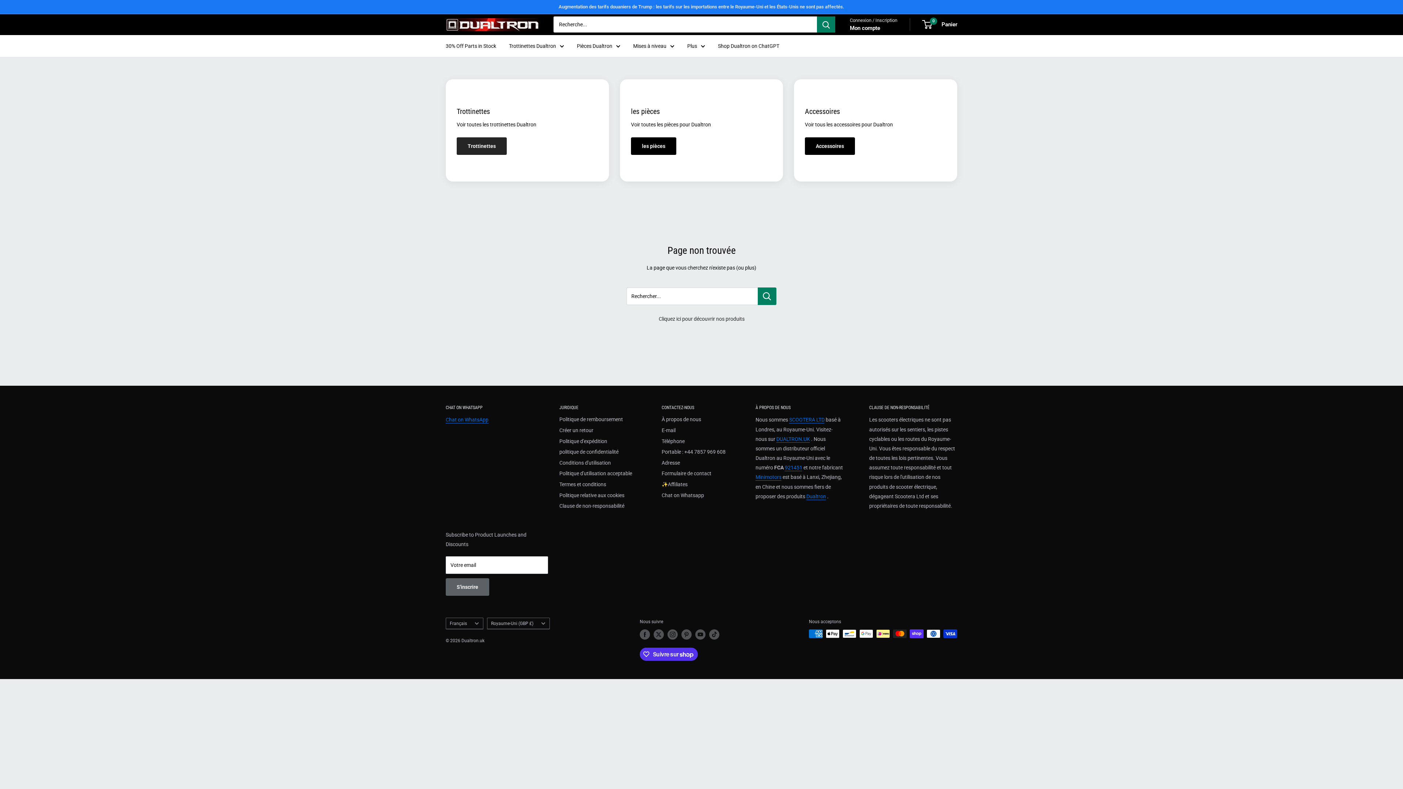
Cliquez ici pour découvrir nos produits (702, 319)
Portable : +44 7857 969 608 (694, 452)
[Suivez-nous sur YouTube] (700, 634)
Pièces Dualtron (594, 46)
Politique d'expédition (583, 441)
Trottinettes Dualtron (532, 46)
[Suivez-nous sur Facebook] (645, 634)
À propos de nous (681, 419)
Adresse (671, 463)
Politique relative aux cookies (591, 495)
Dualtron (816, 496)
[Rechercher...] (767, 296)
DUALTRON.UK (793, 439)
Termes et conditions (582, 484)
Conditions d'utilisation (585, 463)
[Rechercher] (826, 24)
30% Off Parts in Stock (471, 46)
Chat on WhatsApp (467, 420)
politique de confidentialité (589, 452)
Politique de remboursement (591, 419)
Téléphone (673, 441)
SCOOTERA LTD (807, 420)
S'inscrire (467, 587)
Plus (692, 46)
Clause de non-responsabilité (591, 506)
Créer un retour (576, 430)
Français (458, 623)
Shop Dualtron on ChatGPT (748, 46)
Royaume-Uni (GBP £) (512, 623)
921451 (793, 467)
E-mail (669, 430)
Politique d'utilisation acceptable (595, 473)
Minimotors (769, 477)
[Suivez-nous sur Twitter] (659, 634)
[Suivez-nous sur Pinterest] (686, 634)
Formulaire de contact (686, 473)
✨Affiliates (675, 484)
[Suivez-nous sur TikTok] (714, 634)
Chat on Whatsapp (683, 495)
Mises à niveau (649, 46)
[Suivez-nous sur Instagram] (673, 634)
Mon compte (865, 28)
